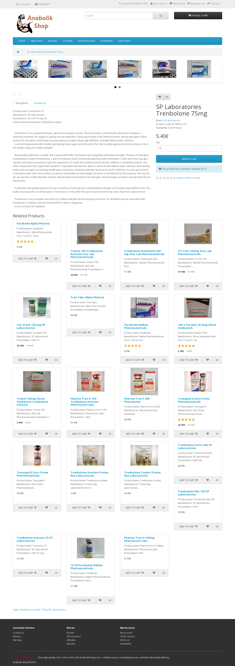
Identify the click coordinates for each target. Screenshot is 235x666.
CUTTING (68, 41)
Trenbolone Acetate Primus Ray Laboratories (89, 474)
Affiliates (71, 640)
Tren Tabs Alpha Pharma (87, 297)
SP (49, 609)
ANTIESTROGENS (86, 41)
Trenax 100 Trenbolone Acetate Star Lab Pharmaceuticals (86, 254)
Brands (70, 632)
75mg (44, 609)
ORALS (22, 41)
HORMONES (107, 41)
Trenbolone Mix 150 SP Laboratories (193, 492)
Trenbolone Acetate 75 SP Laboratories (35, 539)
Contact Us (18, 632)
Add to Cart (189, 158)
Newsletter (125, 643)
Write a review (192, 177)
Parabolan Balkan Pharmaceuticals (136, 326)
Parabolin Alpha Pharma (33, 223)
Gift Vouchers (74, 636)
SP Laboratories (172, 120)
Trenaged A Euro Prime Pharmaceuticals (193, 400)
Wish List (124, 640)
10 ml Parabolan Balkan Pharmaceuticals (86, 566)
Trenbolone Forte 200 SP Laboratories (195, 446)
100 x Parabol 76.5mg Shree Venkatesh (197, 326)
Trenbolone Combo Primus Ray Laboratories (142, 474)
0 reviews (178, 177)
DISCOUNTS (124, 41)
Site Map (17, 640)
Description (22, 103)
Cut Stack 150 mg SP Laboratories (31, 326)
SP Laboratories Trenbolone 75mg (45, 51)
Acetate (36, 609)
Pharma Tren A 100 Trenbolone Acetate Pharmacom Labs (84, 401)
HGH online (62, 657)
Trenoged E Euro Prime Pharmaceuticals (32, 474)
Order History (127, 636)
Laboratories (58, 609)
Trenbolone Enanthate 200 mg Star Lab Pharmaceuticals (144, 252)
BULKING (52, 41)
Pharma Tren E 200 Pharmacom (137, 400)
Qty (158, 142)
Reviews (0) (40, 103)
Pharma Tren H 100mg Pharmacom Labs (139, 539)
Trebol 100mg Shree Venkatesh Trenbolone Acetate (32, 401)
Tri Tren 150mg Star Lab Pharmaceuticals (195, 252)
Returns (17, 636)
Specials (71, 643)
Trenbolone (25, 609)
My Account (126, 632)
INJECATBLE (37, 41)
